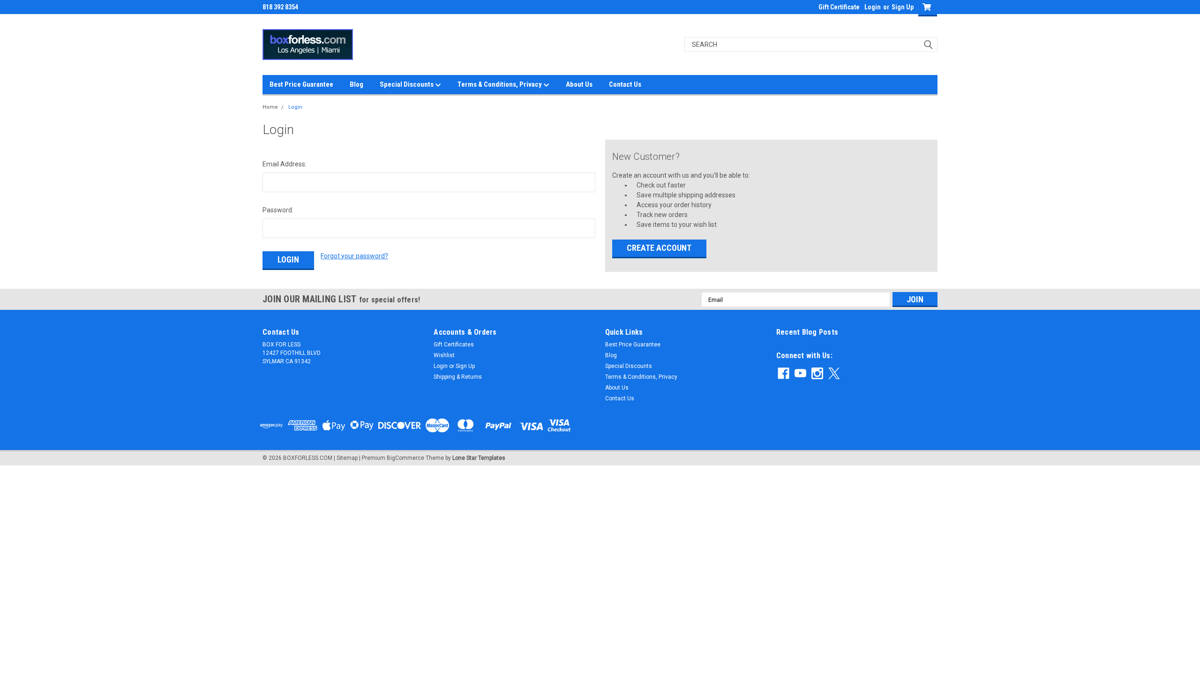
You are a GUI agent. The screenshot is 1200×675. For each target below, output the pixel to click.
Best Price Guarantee (301, 84)
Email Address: (284, 164)
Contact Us (625, 84)
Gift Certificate (839, 7)
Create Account (659, 248)
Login (872, 7)
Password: (277, 210)
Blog (356, 84)
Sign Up (903, 7)
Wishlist (444, 355)
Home (270, 107)
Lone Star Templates (478, 458)
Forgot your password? (354, 256)
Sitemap (347, 458)
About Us (579, 84)
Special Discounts (407, 84)
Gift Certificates (454, 344)
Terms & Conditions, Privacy (500, 84)
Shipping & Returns (458, 377)
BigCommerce (405, 458)
